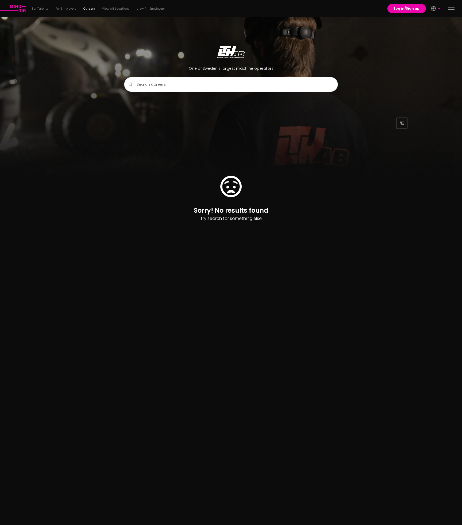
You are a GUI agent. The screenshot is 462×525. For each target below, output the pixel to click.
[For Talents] (13, 8)
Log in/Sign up (406, 8)
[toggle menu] (451, 8)
